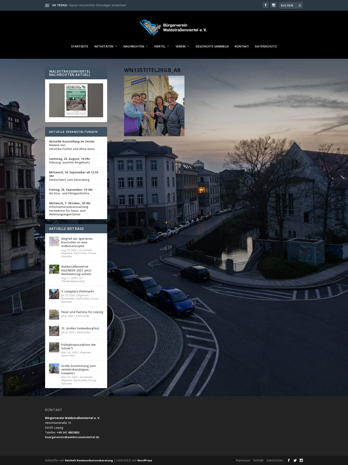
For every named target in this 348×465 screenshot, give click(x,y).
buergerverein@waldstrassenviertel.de (72, 437)
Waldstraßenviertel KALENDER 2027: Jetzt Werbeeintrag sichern (76, 270)
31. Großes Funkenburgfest (80, 328)
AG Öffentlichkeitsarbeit (72, 279)
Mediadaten (68, 298)
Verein (180, 46)
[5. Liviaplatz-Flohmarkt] (54, 294)
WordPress (144, 460)
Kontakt (242, 46)
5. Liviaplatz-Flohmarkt (77, 291)
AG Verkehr (85, 250)
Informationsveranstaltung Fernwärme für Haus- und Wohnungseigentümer (70, 208)
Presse (92, 253)
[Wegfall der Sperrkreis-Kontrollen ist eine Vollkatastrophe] (54, 241)
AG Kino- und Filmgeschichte (71, 191)
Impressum (243, 460)
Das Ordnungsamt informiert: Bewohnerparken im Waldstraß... (109, 5)
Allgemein (66, 253)
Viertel (160, 46)
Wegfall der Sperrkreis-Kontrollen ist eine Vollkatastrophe (77, 242)
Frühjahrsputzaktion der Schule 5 (78, 346)
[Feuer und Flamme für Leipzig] (54, 315)
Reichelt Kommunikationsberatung (89, 460)
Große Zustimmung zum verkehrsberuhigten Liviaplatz (78, 369)
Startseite (79, 46)
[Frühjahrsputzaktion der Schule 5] (54, 347)
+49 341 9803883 (68, 432)
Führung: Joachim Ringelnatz (69, 160)
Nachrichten (133, 46)
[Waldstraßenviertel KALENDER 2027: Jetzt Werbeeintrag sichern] (54, 269)
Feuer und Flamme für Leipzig (82, 312)
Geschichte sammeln (212, 46)
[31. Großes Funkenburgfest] (54, 331)
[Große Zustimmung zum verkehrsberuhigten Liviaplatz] (54, 368)
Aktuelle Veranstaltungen (73, 132)
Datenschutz (266, 46)
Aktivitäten (103, 46)
